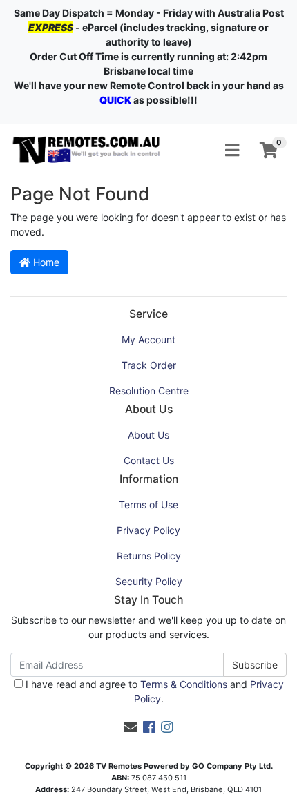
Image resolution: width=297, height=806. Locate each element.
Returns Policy (149, 556)
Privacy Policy (148, 530)
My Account (148, 339)
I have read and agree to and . (153, 691)
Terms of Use (148, 504)
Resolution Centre (149, 390)
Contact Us (149, 460)
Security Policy (148, 581)
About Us (148, 435)
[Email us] (130, 727)
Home (44, 262)
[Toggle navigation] (232, 150)
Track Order (149, 365)
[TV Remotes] (86, 149)
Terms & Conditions (183, 684)
